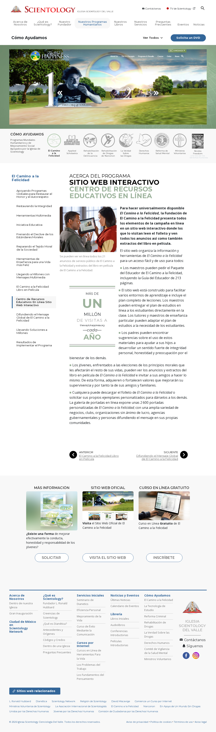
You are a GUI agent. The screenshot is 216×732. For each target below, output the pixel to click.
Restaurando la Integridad (34, 206)
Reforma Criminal (155, 616)
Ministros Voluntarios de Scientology (29, 706)
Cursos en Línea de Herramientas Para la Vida (89, 654)
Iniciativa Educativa (29, 224)
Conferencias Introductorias (119, 633)
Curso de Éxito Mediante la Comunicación (86, 630)
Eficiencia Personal (89, 610)
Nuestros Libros (120, 23)
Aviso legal (201, 721)
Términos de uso (183, 721)
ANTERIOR (86, 452)
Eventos (183, 24)
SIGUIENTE (171, 452)
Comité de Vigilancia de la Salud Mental (156, 651)
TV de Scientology (180, 8)
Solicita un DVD (188, 37)
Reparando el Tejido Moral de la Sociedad (34, 248)
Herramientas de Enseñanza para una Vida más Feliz (33, 262)
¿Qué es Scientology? (43, 23)
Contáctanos (153, 8)
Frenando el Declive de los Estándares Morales (34, 235)
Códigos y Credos (54, 640)
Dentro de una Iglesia (56, 646)
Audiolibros (118, 625)
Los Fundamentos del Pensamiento (90, 677)
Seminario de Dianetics (85, 602)
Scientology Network (63, 701)
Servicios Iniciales (90, 595)
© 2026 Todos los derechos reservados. (54, 721)
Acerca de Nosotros (20, 23)
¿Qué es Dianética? (55, 624)
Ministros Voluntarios (157, 659)
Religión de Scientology (93, 701)
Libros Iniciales (120, 618)
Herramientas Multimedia (33, 215)
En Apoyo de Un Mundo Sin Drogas (180, 706)
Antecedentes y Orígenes (53, 632)
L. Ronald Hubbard (20, 701)
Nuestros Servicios (140, 23)
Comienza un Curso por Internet (153, 701)
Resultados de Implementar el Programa (34, 343)
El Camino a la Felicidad (25, 178)
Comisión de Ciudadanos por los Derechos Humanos (128, 711)
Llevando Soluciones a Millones (31, 331)
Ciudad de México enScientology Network (22, 626)
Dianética (41, 701)
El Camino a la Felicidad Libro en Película (99, 457)
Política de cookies (160, 721)
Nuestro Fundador (64, 23)
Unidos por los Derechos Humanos (29, 711)
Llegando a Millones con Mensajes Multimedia (33, 275)
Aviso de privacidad (137, 721)
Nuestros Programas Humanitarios (92, 23)
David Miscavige (120, 701)
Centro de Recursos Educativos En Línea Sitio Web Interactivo (34, 302)
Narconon (149, 706)
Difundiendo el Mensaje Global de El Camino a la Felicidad (157, 457)
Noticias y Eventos (125, 595)
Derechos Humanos (157, 643)
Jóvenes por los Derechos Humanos (74, 711)
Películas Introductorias (119, 643)
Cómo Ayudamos (29, 37)
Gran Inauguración (21, 613)
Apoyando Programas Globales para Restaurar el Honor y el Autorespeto (34, 193)
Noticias (199, 24)
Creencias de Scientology (51, 615)
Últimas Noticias (120, 600)
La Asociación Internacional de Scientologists (81, 706)
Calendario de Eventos (125, 606)
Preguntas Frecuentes (163, 23)
